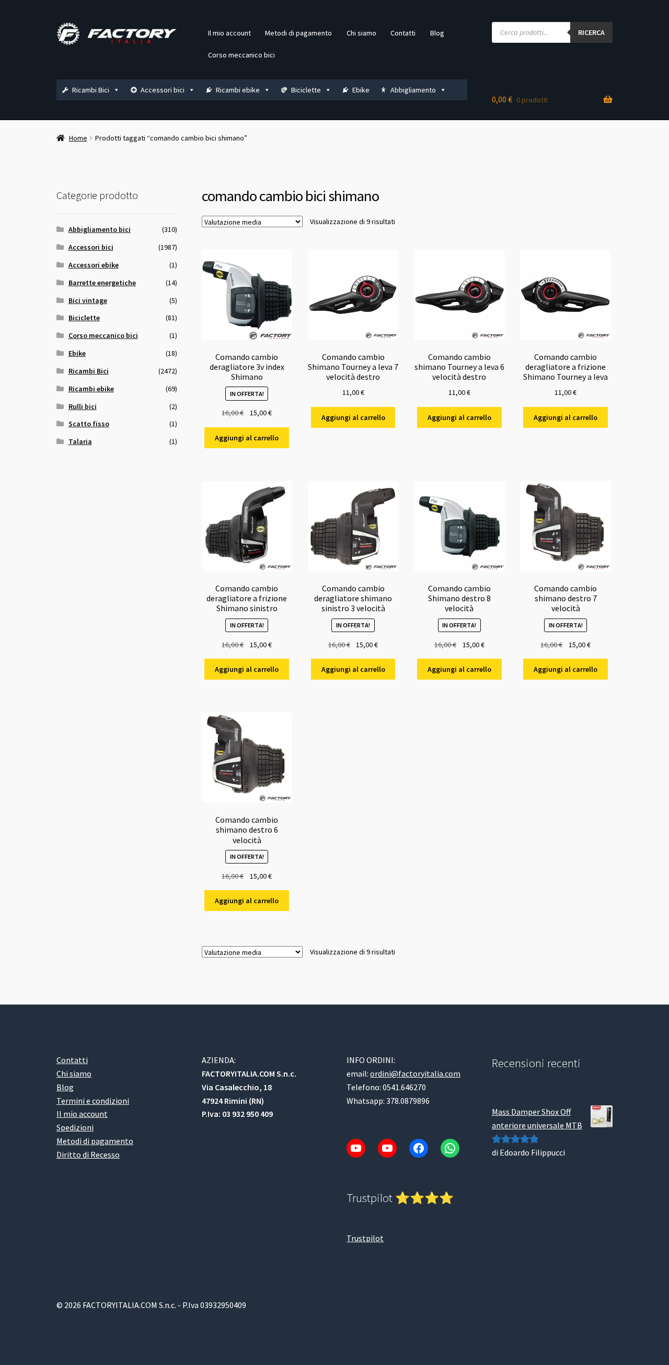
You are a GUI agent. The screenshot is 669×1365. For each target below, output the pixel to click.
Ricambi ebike (238, 90)
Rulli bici (82, 406)
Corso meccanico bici (241, 55)
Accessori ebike (93, 265)
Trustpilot (365, 1238)
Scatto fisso (88, 423)
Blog (437, 33)
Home (78, 138)
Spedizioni (75, 1127)
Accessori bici (162, 90)
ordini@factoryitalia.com (415, 1073)
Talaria (80, 441)
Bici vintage (87, 300)
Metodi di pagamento (298, 33)
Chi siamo (361, 33)
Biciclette (306, 90)
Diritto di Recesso (88, 1154)
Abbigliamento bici (99, 229)
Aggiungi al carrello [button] (247, 437)
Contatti (403, 33)
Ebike (361, 90)
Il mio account (229, 33)
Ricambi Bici (90, 90)
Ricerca (591, 32)
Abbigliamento (413, 90)
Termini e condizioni (92, 1100)
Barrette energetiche (102, 282)
